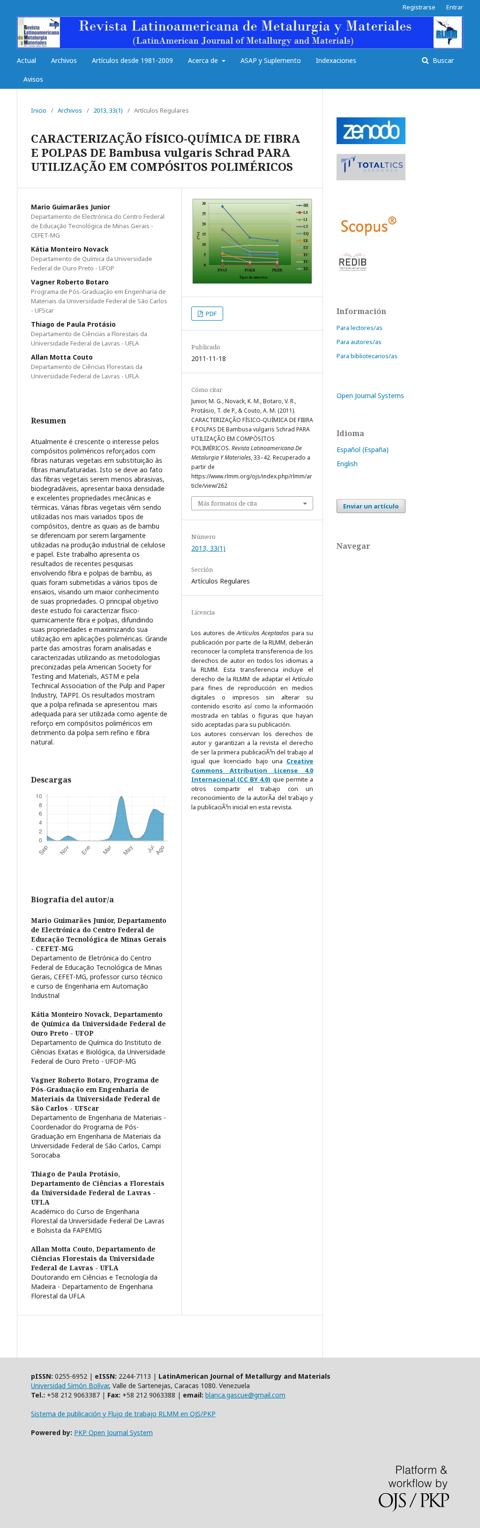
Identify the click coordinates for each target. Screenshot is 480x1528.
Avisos (33, 79)
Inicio (38, 110)
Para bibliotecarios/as (367, 356)
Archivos (64, 60)
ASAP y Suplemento (270, 60)
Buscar (442, 60)
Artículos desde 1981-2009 (132, 60)
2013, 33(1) (108, 110)
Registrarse (419, 7)
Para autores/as (359, 342)
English (347, 463)
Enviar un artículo (371, 506)
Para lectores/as (359, 327)
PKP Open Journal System (113, 1432)
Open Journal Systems (370, 395)
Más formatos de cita (227, 503)
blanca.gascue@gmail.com (245, 1394)
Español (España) (363, 449)
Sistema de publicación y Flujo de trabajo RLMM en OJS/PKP (123, 1413)
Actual (26, 60)
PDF (210, 313)
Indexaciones (336, 60)
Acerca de (204, 60)
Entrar (454, 7)
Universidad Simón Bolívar (70, 1385)
